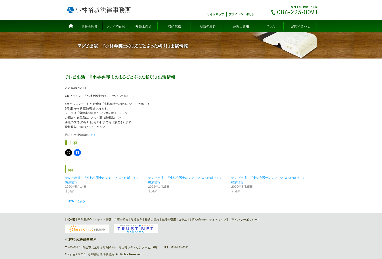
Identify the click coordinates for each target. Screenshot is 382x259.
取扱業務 (174, 26)
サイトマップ (215, 14)
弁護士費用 (241, 26)
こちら (92, 134)
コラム (271, 26)
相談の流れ (207, 26)
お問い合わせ (300, 26)
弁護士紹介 (143, 26)
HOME (70, 26)
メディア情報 (116, 26)
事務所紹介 (89, 26)
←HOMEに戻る (75, 201)
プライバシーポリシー (243, 14)
